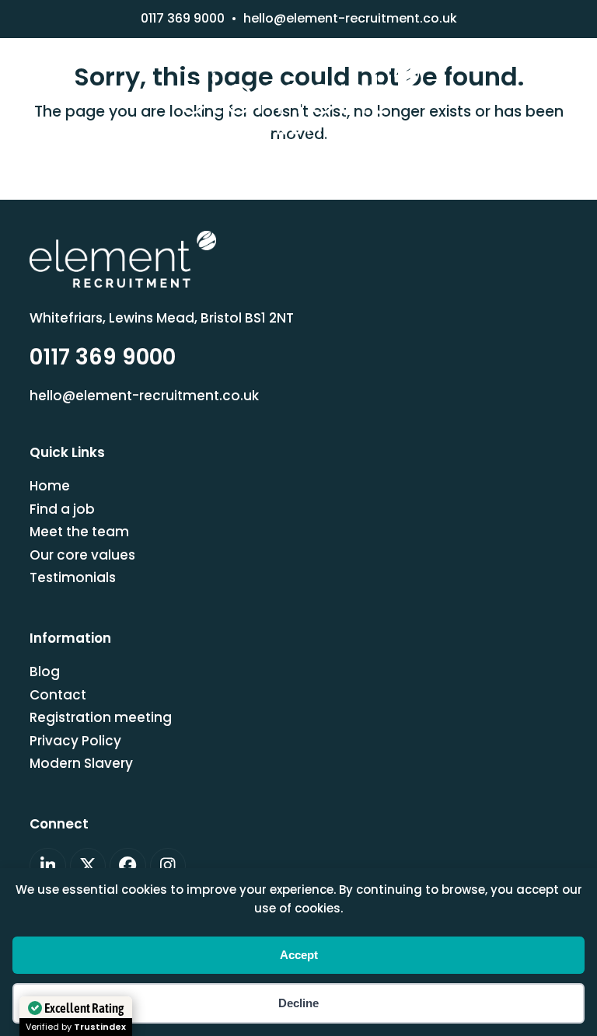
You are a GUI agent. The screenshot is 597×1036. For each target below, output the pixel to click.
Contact (58, 694)
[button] (298, 159)
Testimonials (73, 577)
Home (50, 485)
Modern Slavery (81, 763)
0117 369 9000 (183, 18)
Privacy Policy (75, 740)
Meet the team (79, 531)
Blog (45, 671)
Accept (299, 954)
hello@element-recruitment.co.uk (350, 18)
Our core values (82, 555)
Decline (298, 1003)
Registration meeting (101, 717)
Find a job (62, 509)
